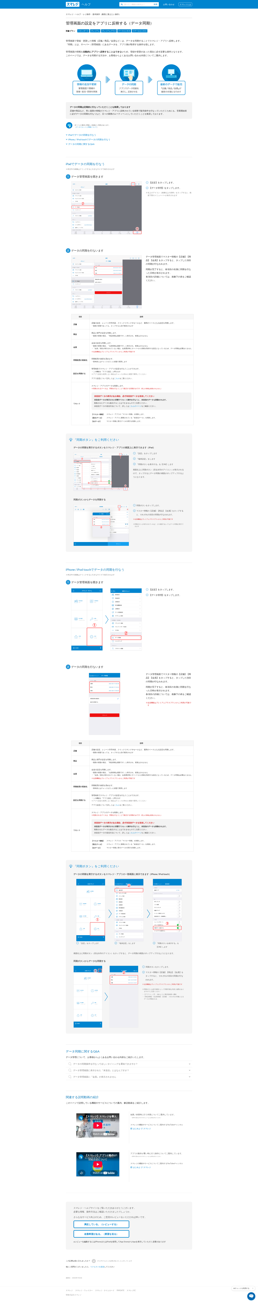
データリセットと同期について (86, 127)
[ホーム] (78, 4)
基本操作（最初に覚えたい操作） (106, 14)
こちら (116, 378)
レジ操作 (86, 14)
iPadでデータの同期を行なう (82, 135)
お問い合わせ (168, 4)
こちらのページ (135, 406)
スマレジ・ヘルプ (73, 14)
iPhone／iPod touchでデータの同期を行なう (89, 139)
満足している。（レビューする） (101, 1224)
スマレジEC (131, 1290)
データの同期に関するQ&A (81, 144)
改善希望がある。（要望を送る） (101, 1234)
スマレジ (69, 1290)
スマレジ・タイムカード (104, 1290)
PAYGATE (120, 1290)
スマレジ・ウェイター (84, 1290)
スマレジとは (185, 4)
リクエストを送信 (97, 1267)
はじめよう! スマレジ (142, 1128)
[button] (94, 1261)
